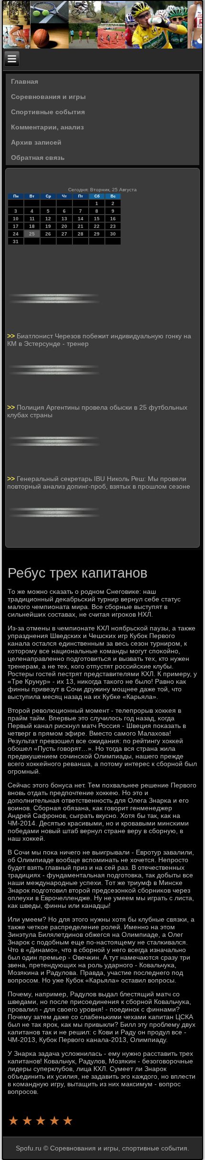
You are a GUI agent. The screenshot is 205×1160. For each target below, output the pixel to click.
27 (64, 233)
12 (48, 218)
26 (48, 233)
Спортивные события (48, 112)
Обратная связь (38, 157)
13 (64, 218)
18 (32, 226)
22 (97, 226)
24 (16, 233)
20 (64, 226)
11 (32, 218)
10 (16, 218)
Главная (24, 81)
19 (48, 226)
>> (12, 336)
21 (80, 226)
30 (113, 233)
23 (113, 226)
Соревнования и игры (48, 96)
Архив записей (36, 142)
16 (113, 218)
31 (16, 241)
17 (16, 226)
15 (97, 218)
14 (80, 218)
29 (97, 233)
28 (80, 233)
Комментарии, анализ (47, 127)
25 (32, 233)
